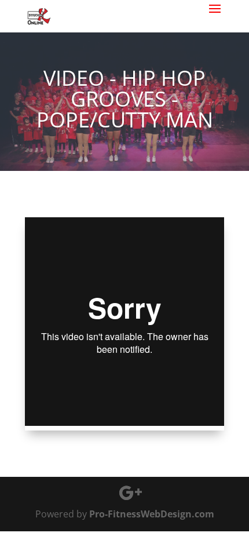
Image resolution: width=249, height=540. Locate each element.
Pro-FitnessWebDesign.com (151, 514)
